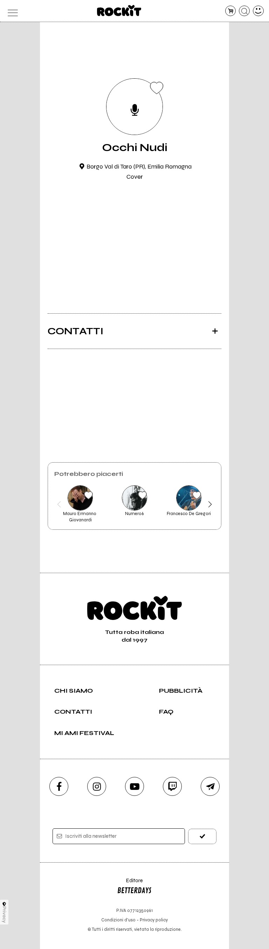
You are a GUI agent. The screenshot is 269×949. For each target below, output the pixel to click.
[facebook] (58, 786)
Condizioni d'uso (118, 919)
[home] (119, 10)
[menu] (10, 11)
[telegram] (210, 786)
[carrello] (230, 11)
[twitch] (172, 786)
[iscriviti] (202, 836)
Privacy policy (154, 919)
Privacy (4, 914)
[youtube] (134, 786)
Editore (130, 884)
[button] (59, 504)
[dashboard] (258, 11)
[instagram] (96, 786)
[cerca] (244, 11)
